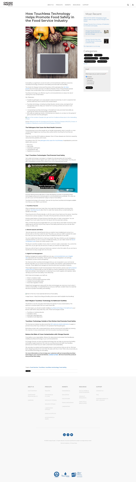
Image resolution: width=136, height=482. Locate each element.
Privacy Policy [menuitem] (74, 443)
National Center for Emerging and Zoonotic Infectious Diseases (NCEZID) (50, 121)
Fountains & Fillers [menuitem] (49, 395)
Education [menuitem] (65, 394)
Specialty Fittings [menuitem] (51, 400)
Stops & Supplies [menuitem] (50, 413)
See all (85, 63)
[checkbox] (97, 80)
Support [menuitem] (85, 4)
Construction (102, 61)
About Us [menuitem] (51, 4)
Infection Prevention (91, 58)
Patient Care (104, 58)
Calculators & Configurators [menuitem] (84, 391)
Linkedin (64, 434)
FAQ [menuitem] (97, 394)
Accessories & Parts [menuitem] (49, 418)
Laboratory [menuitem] (66, 406)
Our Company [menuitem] (32, 390)
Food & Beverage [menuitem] (68, 402)
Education (98, 55)
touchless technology (52, 367)
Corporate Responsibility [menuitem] (33, 395)
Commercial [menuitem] (66, 390)
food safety (62, 367)
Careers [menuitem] (30, 400)
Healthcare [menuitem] (66, 398)
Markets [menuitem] (68, 4)
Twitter (71, 434)
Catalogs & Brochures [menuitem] (83, 402)
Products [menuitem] (59, 4)
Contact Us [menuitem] (99, 390)
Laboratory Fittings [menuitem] (49, 408)
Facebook (68, 434)
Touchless (42, 367)
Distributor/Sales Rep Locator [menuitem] (102, 399)
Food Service (34, 367)
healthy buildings (90, 61)
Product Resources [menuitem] (82, 397)
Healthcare (88, 55)
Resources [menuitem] (76, 4)
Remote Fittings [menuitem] (50, 404)
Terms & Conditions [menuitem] (65, 443)
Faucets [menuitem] (47, 390)
